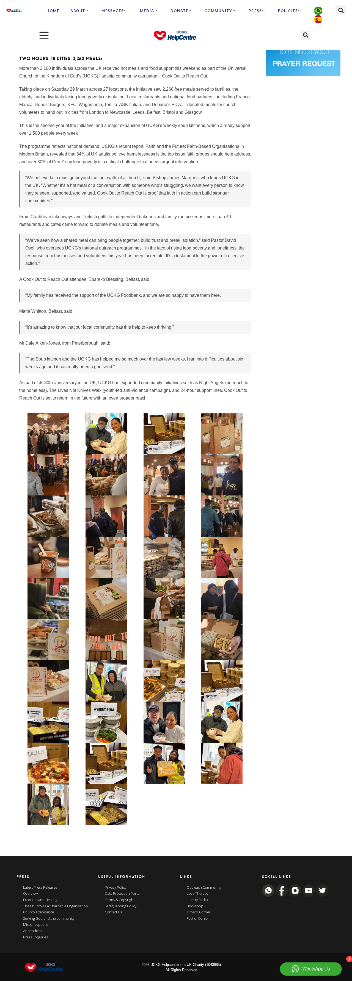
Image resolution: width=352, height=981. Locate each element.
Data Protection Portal (122, 893)
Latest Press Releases (40, 887)
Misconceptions (35, 924)
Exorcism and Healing (40, 900)
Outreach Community (204, 887)
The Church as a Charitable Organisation (55, 906)
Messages (112, 11)
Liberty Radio (197, 900)
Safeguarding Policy (120, 906)
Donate (179, 11)
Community (218, 11)
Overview (30, 893)
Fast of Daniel (197, 918)
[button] (341, 10)
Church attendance (38, 912)
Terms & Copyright (119, 900)
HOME (52, 11)
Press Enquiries (35, 937)
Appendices (32, 931)
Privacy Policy (115, 887)
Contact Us (113, 912)
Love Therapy (197, 893)
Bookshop (195, 906)
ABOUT (77, 11)
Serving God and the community (49, 918)
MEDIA (147, 11)
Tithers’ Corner (198, 912)
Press (255, 11)
